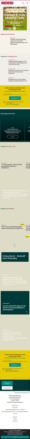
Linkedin (15, 417)
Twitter (15, 419)
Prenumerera (7, 388)
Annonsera (15, 407)
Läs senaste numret (7, 383)
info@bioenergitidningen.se (15, 402)
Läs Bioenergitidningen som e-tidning (15, 409)
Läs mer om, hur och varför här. (15, 434)
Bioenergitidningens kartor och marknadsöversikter (15, 411)
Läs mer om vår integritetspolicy (13, 104)
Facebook (15, 421)
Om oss (15, 413)
